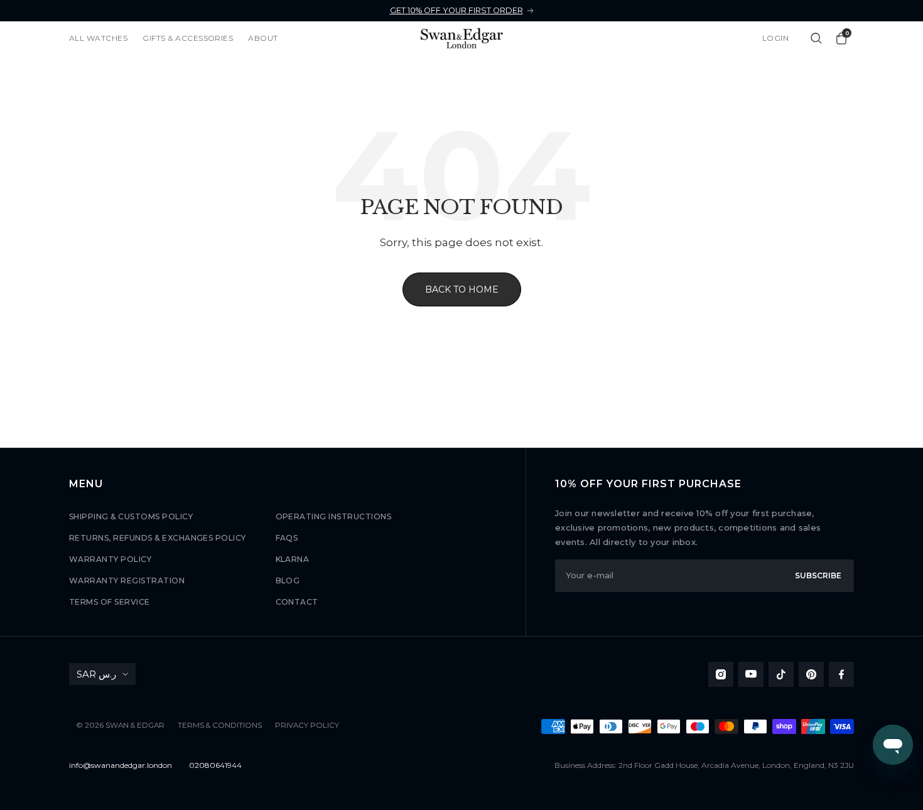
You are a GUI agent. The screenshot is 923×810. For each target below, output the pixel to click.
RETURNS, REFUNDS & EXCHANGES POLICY (157, 538)
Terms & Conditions (220, 725)
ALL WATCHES (98, 38)
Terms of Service (109, 602)
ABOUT (263, 38)
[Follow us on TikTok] (781, 674)
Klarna (293, 559)
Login (775, 38)
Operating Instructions (334, 516)
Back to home (462, 289)
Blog (288, 580)
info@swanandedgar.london (120, 765)
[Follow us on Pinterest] (811, 674)
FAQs (287, 538)
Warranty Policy (110, 559)
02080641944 (215, 765)
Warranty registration (127, 580)
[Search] (816, 38)
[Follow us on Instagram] (720, 674)
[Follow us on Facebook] (841, 674)
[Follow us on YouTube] (751, 674)
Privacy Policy (307, 725)
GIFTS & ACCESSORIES (188, 38)
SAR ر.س (96, 674)
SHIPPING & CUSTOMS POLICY (131, 516)
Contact (297, 602)
